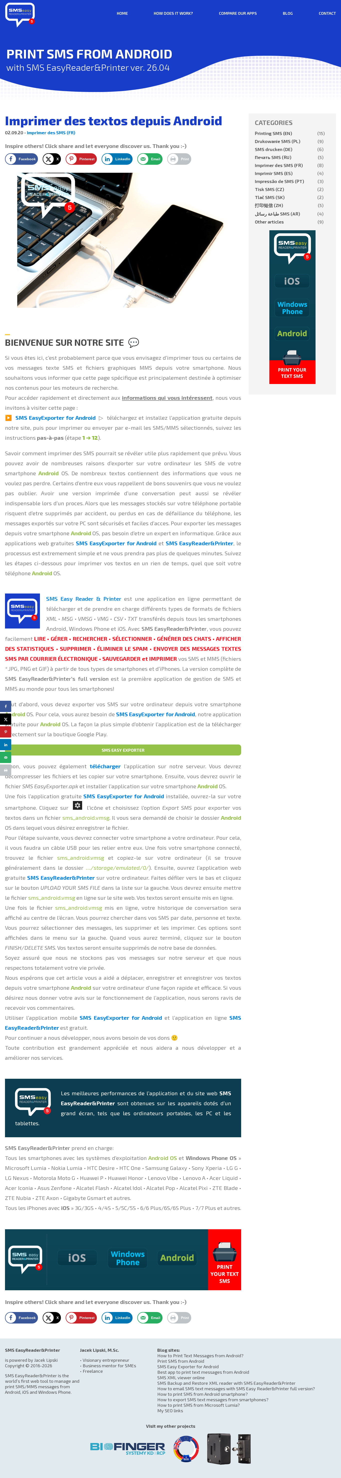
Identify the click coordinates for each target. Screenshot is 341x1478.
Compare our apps (238, 13)
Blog (288, 13)
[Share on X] (5, 719)
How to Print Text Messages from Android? (200, 1355)
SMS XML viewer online (181, 1377)
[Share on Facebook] (5, 706)
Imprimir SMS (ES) (289, 173)
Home (122, 13)
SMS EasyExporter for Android (55, 417)
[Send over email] (5, 757)
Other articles (289, 221)
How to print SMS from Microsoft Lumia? (198, 1405)
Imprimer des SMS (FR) (51, 132)
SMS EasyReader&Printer (199, 543)
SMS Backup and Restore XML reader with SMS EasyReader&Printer (226, 1383)
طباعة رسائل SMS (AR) (289, 213)
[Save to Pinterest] (5, 732)
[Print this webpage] (5, 770)
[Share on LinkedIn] (5, 744)
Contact (327, 13)
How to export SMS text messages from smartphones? (212, 1399)
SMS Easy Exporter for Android (188, 1366)
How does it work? (173, 13)
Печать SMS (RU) (289, 157)
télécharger (105, 766)
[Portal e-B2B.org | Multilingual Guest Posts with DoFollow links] (186, 1447)
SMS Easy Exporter (123, 750)
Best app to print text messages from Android (203, 1372)
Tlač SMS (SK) (289, 197)
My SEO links (170, 1410)
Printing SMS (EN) (289, 133)
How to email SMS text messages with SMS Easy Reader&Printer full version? (236, 1388)
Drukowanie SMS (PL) (289, 141)
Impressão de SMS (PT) (289, 181)
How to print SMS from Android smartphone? (202, 1394)
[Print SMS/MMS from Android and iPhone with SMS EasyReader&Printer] (20, 26)
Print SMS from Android (180, 1361)
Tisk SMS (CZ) (289, 189)
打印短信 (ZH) (289, 205)
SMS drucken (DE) (289, 149)
